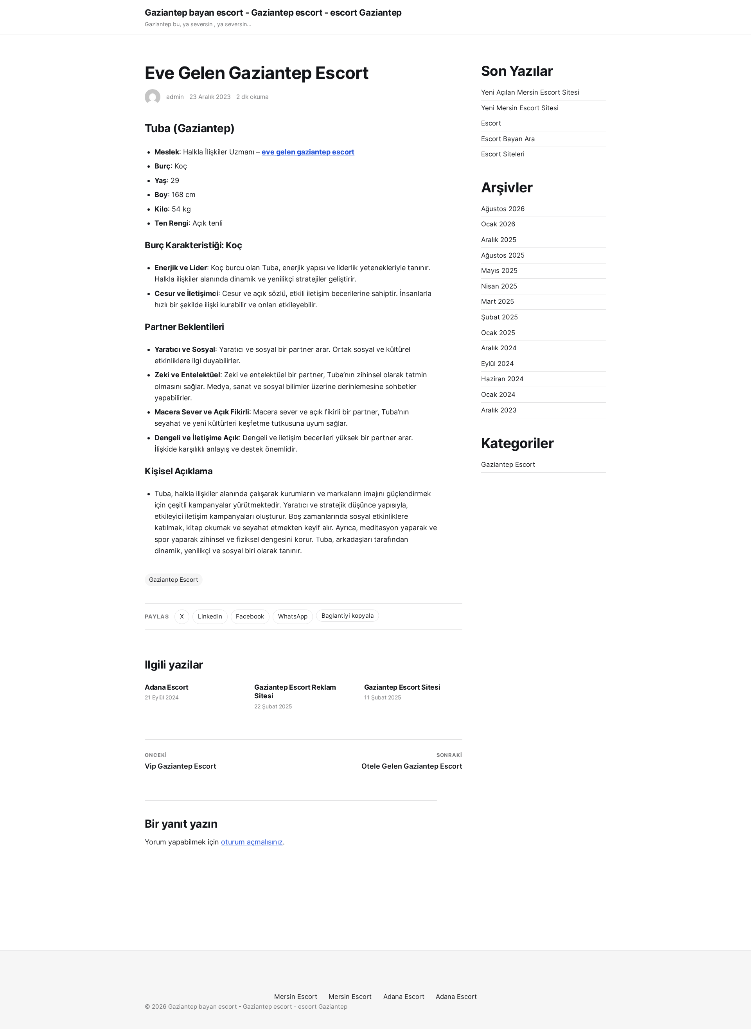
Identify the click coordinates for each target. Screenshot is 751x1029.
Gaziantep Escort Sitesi (402, 687)
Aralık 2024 (499, 348)
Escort (491, 123)
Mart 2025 (497, 301)
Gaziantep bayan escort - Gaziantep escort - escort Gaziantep (273, 12)
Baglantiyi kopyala (348, 615)
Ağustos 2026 (503, 209)
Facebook (250, 616)
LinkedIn (210, 616)
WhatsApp (292, 616)
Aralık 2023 (499, 410)
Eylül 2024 (497, 364)
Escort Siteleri (503, 154)
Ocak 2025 (498, 333)
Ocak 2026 (498, 224)
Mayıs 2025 (499, 270)
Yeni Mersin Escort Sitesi (520, 108)
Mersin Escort (295, 996)
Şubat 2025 (499, 317)
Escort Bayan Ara (508, 139)
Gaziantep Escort (173, 579)
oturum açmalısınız (252, 842)
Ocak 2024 (498, 394)
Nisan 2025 (499, 286)
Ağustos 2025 (503, 255)
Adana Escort (166, 687)
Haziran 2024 (502, 379)
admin (175, 96)
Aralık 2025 (498, 240)
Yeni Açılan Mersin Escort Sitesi (530, 92)
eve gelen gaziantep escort (308, 152)
